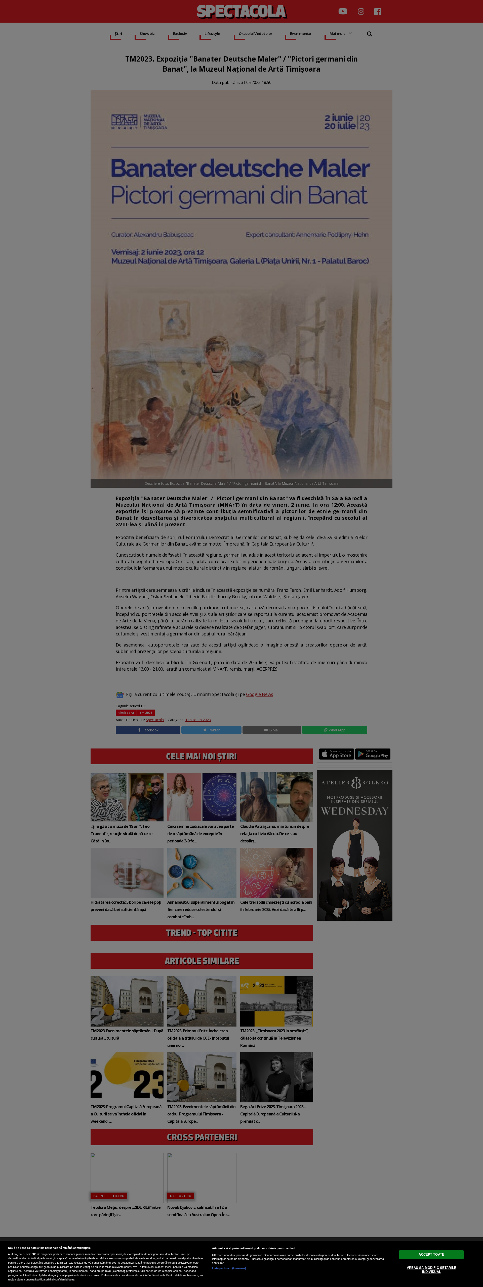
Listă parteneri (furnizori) (229, 1268)
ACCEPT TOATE (431, 1254)
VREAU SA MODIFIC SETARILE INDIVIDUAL (431, 1270)
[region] (241, 1264)
